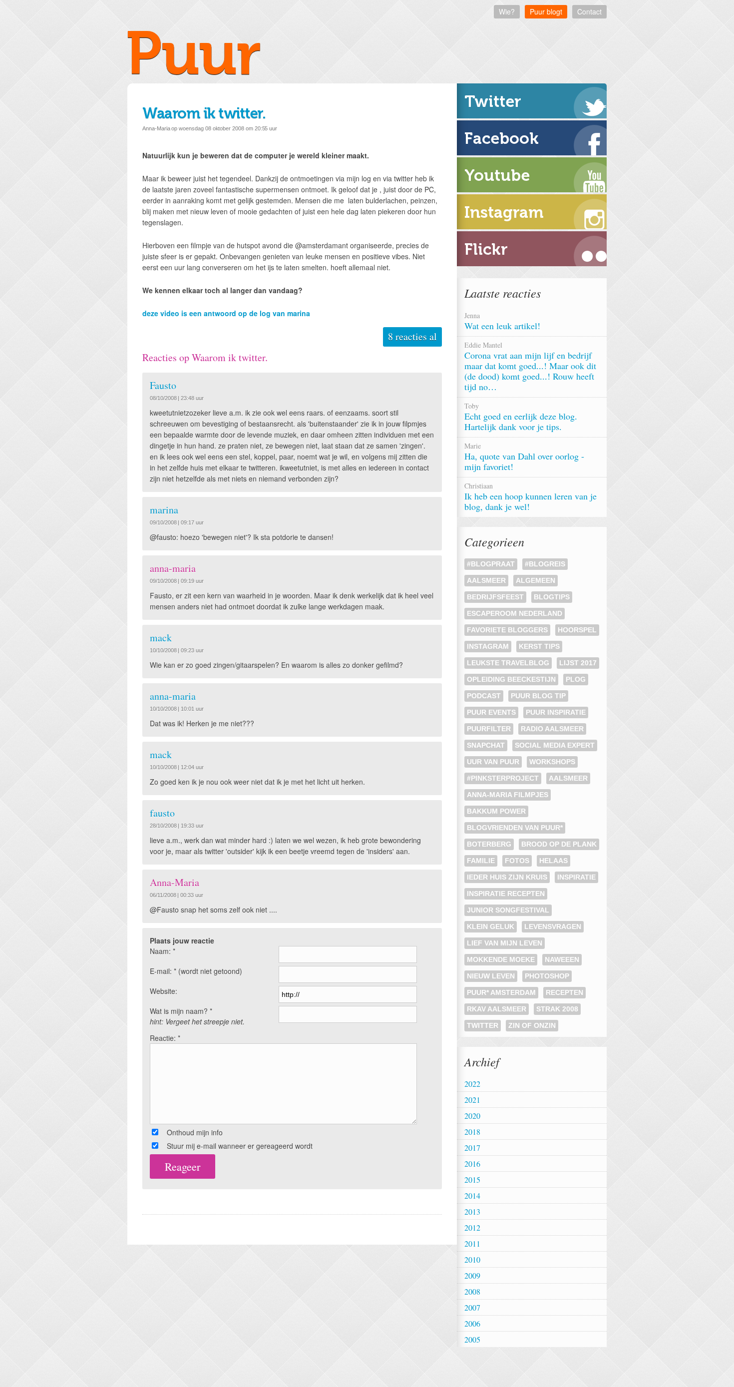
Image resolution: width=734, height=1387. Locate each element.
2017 (472, 1147)
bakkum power (496, 811)
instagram (488, 646)
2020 (472, 1115)
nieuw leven (491, 976)
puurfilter (489, 729)
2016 (472, 1163)
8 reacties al (412, 336)
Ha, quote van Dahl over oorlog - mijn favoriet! (524, 456)
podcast (484, 696)
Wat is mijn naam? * (197, 1016)
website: (163, 991)
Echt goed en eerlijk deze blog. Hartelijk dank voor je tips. (520, 417)
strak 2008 (557, 1009)
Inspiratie (576, 877)
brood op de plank (559, 844)
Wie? (507, 11)
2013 (472, 1211)
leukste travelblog (508, 663)
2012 (472, 1227)
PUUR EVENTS (491, 712)
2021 (472, 1099)
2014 (472, 1195)
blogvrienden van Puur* (515, 828)
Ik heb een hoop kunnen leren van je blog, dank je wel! (530, 496)
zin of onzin (532, 1025)
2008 (472, 1291)
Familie (481, 861)
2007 (472, 1307)
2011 (472, 1243)
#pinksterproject (503, 778)
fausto (162, 813)
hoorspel (577, 630)
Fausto (163, 385)
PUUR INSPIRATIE (556, 712)
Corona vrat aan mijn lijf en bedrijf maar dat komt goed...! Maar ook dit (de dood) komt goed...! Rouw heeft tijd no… (530, 366)
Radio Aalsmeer (552, 729)
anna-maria (172, 696)
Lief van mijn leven (504, 943)
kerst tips (539, 646)
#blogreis (545, 564)
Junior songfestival (508, 910)
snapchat (486, 745)
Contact (589, 11)
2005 (472, 1339)
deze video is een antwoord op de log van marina (226, 313)
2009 (472, 1275)
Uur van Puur (493, 762)
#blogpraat (491, 564)
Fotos (517, 861)
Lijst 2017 (578, 663)
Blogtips (552, 597)
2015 (472, 1179)
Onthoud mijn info (195, 1132)
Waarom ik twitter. (203, 113)
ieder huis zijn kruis (507, 877)
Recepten (564, 992)
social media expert (555, 745)
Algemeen (535, 580)
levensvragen (552, 926)
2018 (472, 1131)
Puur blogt (546, 11)
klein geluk (490, 926)
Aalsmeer (486, 580)
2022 (472, 1083)
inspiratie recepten (506, 894)
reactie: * (165, 1038)
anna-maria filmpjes (507, 795)
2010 (472, 1259)
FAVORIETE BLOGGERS (507, 630)
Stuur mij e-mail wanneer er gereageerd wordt (240, 1146)
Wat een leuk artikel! (503, 321)
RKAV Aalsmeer (496, 1009)
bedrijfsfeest (495, 597)
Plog (576, 679)
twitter (482, 1025)
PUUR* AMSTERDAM (501, 992)
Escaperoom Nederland (514, 613)
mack (161, 637)
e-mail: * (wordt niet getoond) (196, 971)
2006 (472, 1323)
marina (164, 509)
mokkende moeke (501, 959)
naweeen (562, 959)
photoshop (547, 976)
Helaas (553, 861)
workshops (552, 762)
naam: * (162, 951)
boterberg (489, 844)
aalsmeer (568, 778)
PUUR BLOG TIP (538, 696)
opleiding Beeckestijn (511, 679)
